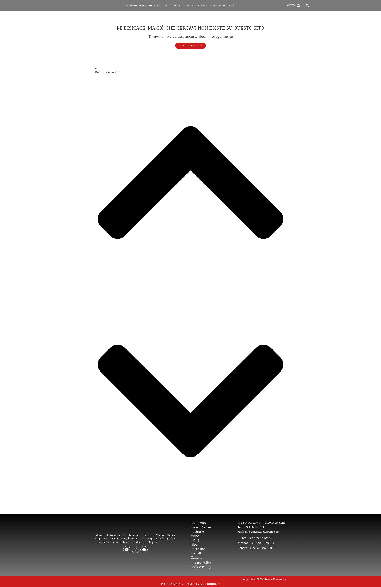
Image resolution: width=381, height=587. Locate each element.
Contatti (215, 5)
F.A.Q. (182, 5)
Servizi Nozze (147, 5)
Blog (190, 5)
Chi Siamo (131, 5)
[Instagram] (135, 549)
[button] (307, 5)
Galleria (228, 5)
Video (173, 5)
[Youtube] (126, 549)
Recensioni (201, 5)
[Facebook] (144, 549)
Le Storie (162, 5)
